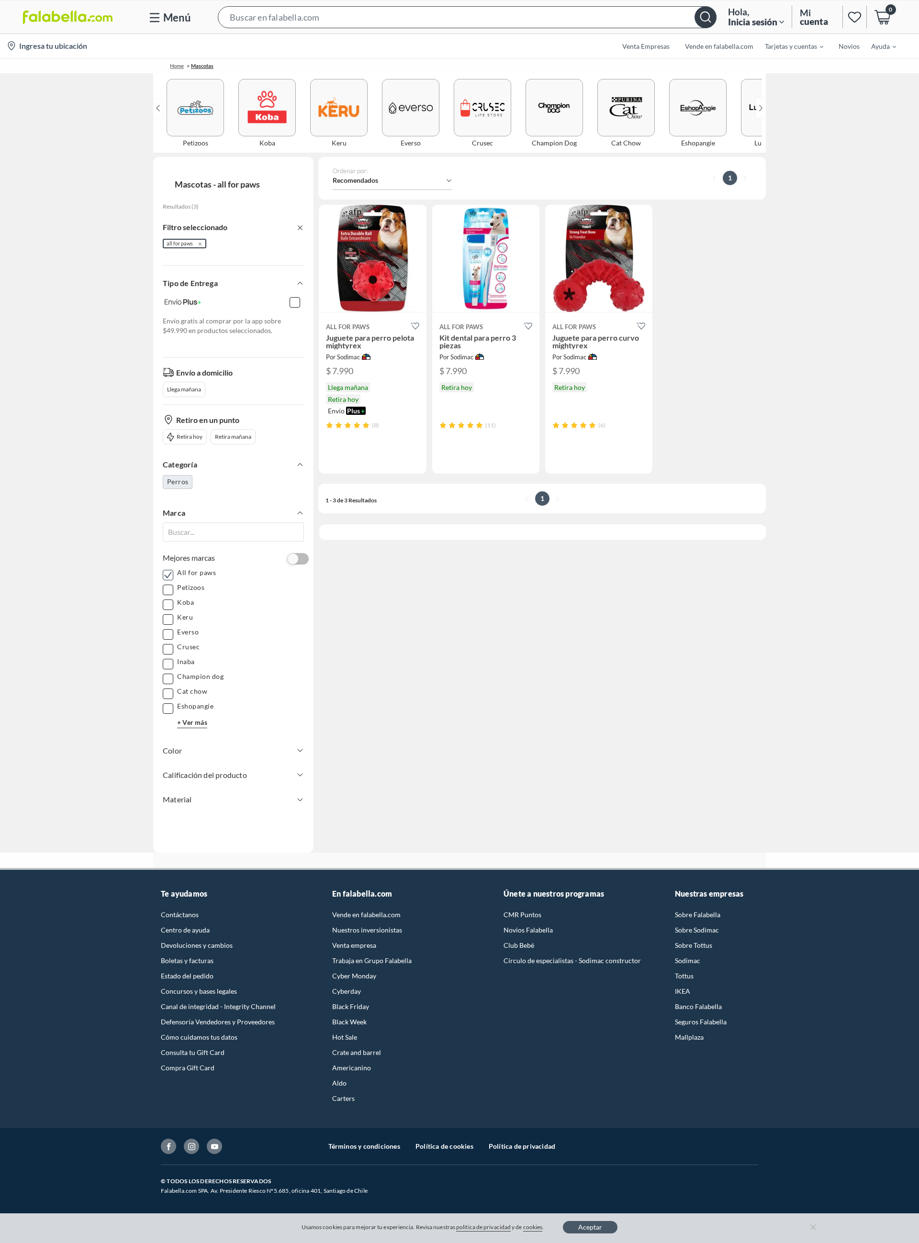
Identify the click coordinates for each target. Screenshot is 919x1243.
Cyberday (346, 991)
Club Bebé (519, 945)
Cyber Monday (354, 976)
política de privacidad (483, 1227)
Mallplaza (689, 1037)
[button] (467, 16)
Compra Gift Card (187, 1068)
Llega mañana (184, 389)
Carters (343, 1098)
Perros (177, 481)
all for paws (180, 243)
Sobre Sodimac (697, 930)
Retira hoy (189, 436)
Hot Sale (344, 1037)
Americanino (351, 1068)
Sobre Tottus (693, 945)
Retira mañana (233, 436)
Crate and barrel (356, 1052)
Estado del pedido (187, 976)
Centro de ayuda (185, 930)
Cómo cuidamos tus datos (199, 1037)
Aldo (339, 1083)
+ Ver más (192, 722)
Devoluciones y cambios (197, 945)
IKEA (682, 991)
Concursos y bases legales (199, 991)
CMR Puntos (522, 914)
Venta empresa (354, 945)
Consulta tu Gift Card (192, 1052)
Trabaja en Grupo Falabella (372, 960)
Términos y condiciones (364, 1146)
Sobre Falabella (697, 914)
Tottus (684, 976)
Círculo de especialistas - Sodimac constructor (572, 960)
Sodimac (687, 960)
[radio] (329, 425)
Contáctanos (180, 914)
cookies (533, 1227)
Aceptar (590, 1227)
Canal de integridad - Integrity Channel (218, 1006)
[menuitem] (788, 46)
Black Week (349, 1022)
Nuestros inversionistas (367, 930)
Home (177, 66)
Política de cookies (444, 1146)
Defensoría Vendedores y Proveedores (218, 1022)
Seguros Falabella (701, 1022)
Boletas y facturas (187, 960)
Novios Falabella (528, 930)
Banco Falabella (698, 1006)
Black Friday (350, 1006)
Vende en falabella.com (366, 914)
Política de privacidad (522, 1146)
